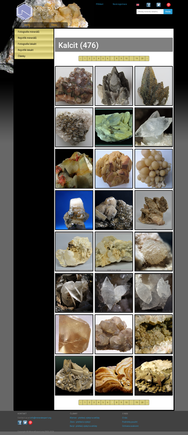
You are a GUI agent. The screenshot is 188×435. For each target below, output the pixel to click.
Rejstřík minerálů (27, 37)
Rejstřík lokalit (25, 50)
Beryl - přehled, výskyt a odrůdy (83, 426)
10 (126, 58)
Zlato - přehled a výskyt (80, 422)
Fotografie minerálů (28, 31)
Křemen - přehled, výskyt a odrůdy (85, 418)
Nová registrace (120, 4)
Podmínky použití (129, 422)
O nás (124, 418)
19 (137, 58)
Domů (27, 25)
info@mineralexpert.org (40, 418)
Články (54, 25)
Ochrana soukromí (130, 426)
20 (142, 58)
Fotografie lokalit (27, 43)
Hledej (168, 11)
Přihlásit (99, 4)
